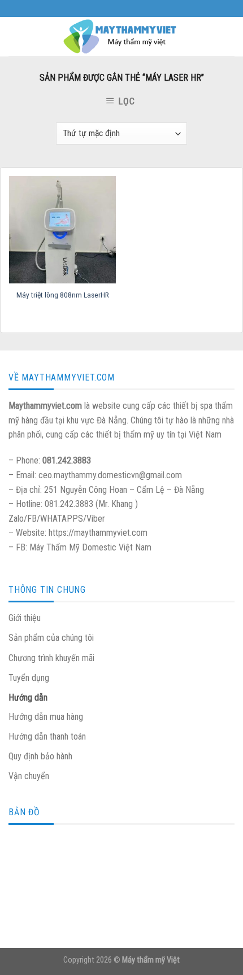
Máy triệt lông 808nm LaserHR (62, 294)
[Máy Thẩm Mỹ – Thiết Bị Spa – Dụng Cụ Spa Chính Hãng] (121, 36)
